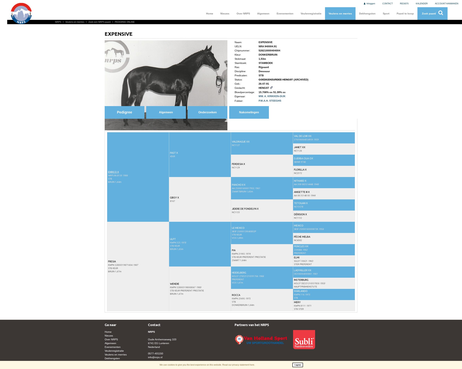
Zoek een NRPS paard (98, 22)
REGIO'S (404, 3)
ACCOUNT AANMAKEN (446, 3)
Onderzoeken (207, 112)
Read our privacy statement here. (238, 365)
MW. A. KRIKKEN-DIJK (272, 96)
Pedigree (124, 112)
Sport (386, 13)
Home (209, 13)
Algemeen (263, 13)
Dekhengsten (367, 13)
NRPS (58, 22)
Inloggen (370, 3)
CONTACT (387, 3)
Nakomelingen (249, 112)
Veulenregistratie (311, 13)
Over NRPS (243, 13)
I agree (298, 365)
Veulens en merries (340, 13)
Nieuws (224, 13)
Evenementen (285, 13)
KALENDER (422, 3)
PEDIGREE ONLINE (123, 22)
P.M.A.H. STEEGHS (270, 100)
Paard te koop (405, 13)
